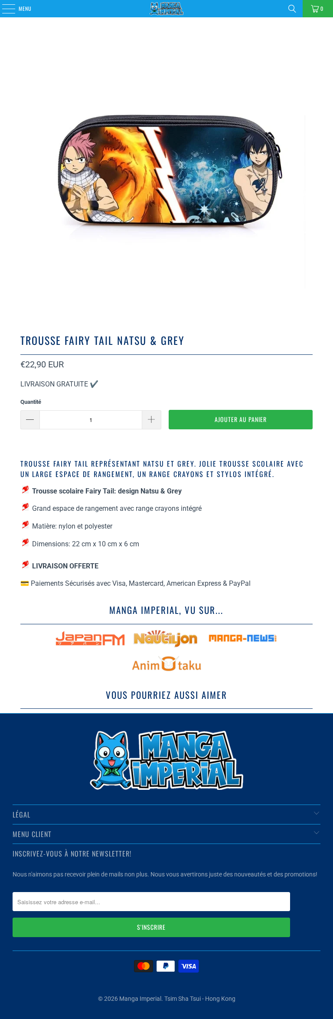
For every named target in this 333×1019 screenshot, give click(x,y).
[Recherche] (292, 8)
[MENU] (4, 8)
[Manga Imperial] (166, 8)
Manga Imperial (140, 998)
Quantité (30, 402)
